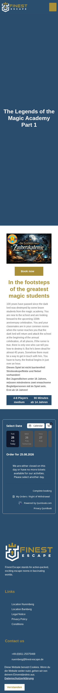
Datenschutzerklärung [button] (19, 678)
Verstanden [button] (14, 687)
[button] (53, 7)
